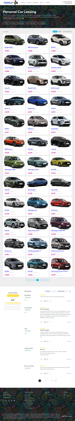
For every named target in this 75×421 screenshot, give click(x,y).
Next (48, 280)
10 (45, 280)
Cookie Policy (27, 395)
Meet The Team (66, 395)
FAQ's (65, 397)
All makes (6, 23)
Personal (55, 31)
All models (14, 23)
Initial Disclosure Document (30, 400)
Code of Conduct (28, 394)
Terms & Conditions (28, 401)
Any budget (22, 23)
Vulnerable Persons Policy (29, 398)
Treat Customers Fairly (29, 403)
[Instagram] (9, 400)
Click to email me (68, 3)
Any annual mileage (32, 23)
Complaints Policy (28, 404)
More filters (42, 23)
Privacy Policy (27, 406)
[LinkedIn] (11, 400)
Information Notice (28, 397)
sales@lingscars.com (7, 397)
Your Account (47, 2)
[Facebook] (3, 400)
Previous (27, 280)
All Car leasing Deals (49, 394)
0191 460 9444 (6, 394)
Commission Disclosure (29, 408)
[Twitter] (6, 400)
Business (59, 31)
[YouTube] (14, 400)
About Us (65, 394)
